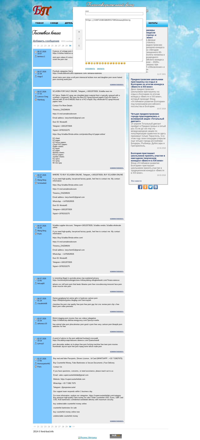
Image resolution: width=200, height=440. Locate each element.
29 (66, 46)
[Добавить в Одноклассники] (145, 187)
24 (49, 46)
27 (59, 46)
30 (70, 46)
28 (63, 46)
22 (42, 46)
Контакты (153, 23)
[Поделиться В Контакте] (155, 187)
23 (45, 46)
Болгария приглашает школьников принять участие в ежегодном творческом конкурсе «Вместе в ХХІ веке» (148, 157)
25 (52, 46)
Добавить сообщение (46, 41)
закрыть (100, 68)
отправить (90, 68)
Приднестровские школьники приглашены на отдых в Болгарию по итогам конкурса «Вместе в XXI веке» (147, 83)
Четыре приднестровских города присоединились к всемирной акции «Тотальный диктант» (147, 117)
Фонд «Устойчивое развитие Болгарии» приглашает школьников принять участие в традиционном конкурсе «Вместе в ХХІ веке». (147, 168)
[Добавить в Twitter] (150, 187)
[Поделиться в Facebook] (140, 187)
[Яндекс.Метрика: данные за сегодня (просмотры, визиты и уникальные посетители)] (87, 437)
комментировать (117, 84)
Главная (39, 23)
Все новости (136, 181)
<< (35, 46)
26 (56, 46)
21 (38, 46)
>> (74, 427)
